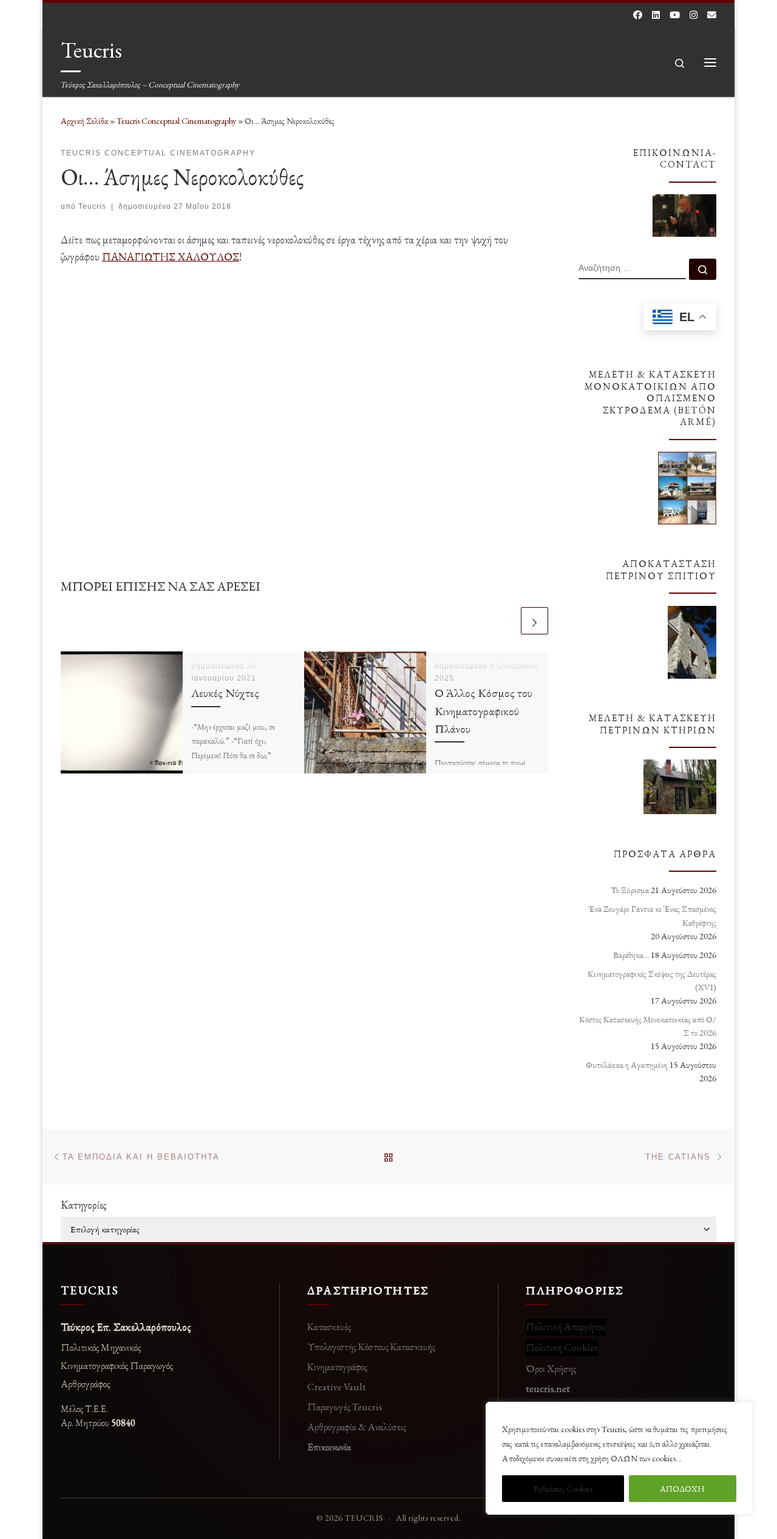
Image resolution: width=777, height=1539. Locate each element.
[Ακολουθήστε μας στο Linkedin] (656, 15)
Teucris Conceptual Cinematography (176, 120)
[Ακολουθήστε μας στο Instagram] (693, 15)
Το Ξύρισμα (630, 890)
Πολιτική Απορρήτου (566, 1326)
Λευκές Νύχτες (225, 693)
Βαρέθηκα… (631, 955)
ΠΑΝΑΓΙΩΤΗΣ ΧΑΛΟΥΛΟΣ (170, 256)
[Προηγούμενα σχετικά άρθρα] (505, 620)
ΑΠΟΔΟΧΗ (682, 1488)
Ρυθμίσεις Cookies (563, 1488)
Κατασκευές (329, 1326)
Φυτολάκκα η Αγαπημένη (627, 1064)
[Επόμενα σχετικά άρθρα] (534, 620)
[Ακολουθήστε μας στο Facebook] (637, 15)
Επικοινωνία (329, 1446)
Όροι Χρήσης (551, 1368)
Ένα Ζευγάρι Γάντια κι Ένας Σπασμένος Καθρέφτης (652, 915)
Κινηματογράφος (337, 1366)
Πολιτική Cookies (562, 1347)
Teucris (92, 206)
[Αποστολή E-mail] (711, 15)
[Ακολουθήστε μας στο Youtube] (675, 15)
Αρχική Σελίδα (85, 120)
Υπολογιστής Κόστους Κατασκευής (371, 1346)
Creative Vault (336, 1386)
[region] (619, 1458)
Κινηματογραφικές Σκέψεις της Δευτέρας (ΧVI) (652, 980)
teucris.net (548, 1388)
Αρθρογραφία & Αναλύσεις (356, 1426)
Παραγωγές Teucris (344, 1406)
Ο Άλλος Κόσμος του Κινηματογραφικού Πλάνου (483, 710)
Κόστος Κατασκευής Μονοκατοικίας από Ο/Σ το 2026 (647, 1026)
